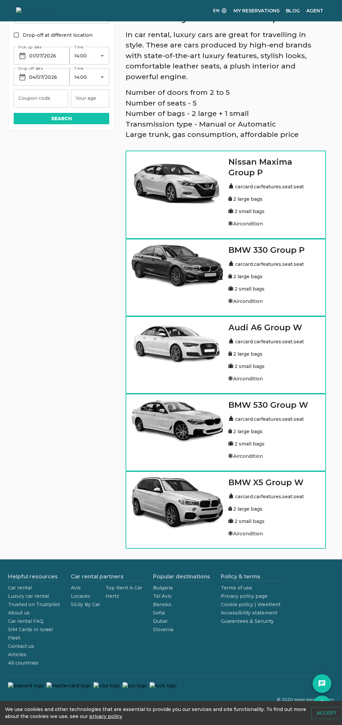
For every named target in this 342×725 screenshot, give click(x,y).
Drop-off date (30, 68)
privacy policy (105, 716)
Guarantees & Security (247, 621)
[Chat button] (322, 683)
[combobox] (84, 55)
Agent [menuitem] (314, 11)
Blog (293, 11)
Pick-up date (30, 47)
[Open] (102, 55)
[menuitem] (220, 11)
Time (78, 47)
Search (61, 119)
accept (327, 713)
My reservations (256, 11)
